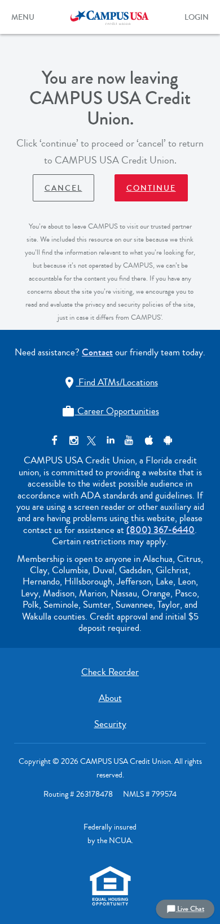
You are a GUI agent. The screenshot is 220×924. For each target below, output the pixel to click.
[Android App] (166, 440)
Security (110, 724)
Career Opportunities (110, 411)
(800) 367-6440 (160, 530)
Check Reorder (110, 672)
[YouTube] (129, 440)
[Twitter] (91, 440)
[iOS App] (147, 440)
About (110, 698)
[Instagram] (73, 440)
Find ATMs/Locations (110, 382)
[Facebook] (54, 440)
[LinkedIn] (110, 440)
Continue (151, 188)
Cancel (63, 188)
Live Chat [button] (185, 909)
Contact (97, 352)
